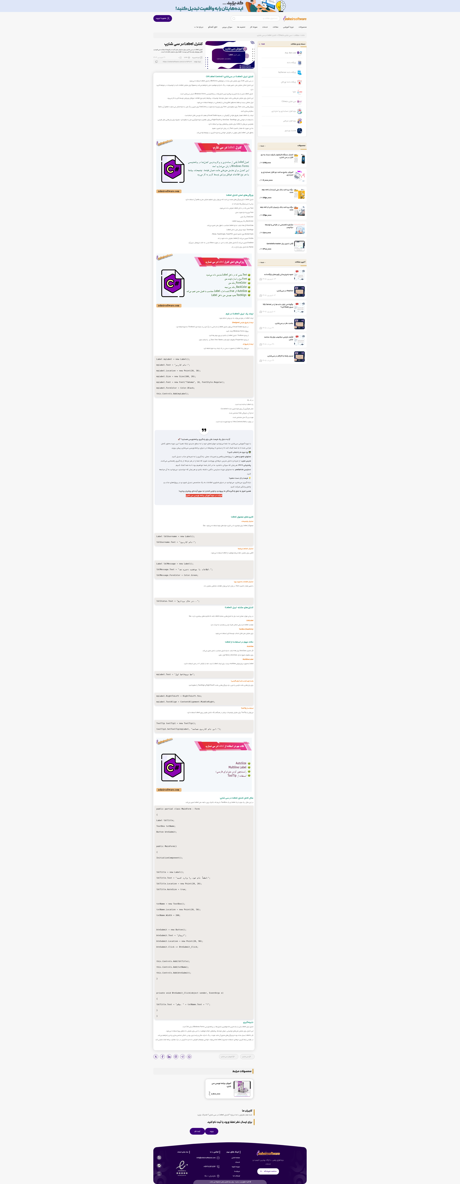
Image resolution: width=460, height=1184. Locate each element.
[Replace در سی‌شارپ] (299, 291)
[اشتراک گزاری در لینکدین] (169, 1056)
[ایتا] (159, 1157)
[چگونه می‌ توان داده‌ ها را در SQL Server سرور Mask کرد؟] (299, 307)
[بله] (159, 1165)
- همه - (262, 146)
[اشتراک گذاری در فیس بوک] (162, 1056)
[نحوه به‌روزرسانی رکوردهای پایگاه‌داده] (299, 275)
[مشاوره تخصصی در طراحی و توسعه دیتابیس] (299, 228)
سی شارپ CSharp (285, 35)
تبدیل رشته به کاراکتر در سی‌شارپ (280, 356)
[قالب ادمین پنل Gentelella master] (299, 246)
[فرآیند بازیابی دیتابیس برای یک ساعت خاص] (299, 340)
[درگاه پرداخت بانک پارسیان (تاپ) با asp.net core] (299, 211)
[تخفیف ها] (230, 6)
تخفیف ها (241, 27)
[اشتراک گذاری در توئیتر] (155, 1056)
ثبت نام (197, 1131)
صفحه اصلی (236, 1157)
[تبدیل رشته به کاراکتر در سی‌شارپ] (299, 356)
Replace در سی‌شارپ (285, 290)
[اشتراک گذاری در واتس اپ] (189, 1056)
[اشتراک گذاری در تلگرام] (182, 1056)
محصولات (303, 27)
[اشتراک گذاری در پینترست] (175, 1056)
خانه (303, 35)
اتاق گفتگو (212, 27)
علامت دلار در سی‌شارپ (284, 323)
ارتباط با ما (236, 1176)
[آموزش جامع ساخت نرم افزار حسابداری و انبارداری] (299, 176)
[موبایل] (159, 1173)
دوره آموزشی (288, 27)
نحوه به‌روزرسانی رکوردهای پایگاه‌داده (278, 274)
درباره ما (199, 27)
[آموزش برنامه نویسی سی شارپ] (204, 166)
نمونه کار (253, 27)
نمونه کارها (236, 1167)
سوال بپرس (227, 27)
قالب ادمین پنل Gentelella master (280, 243)
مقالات (275, 27)
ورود (211, 1131)
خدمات (265, 27)
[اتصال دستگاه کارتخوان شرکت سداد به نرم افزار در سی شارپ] (299, 158)
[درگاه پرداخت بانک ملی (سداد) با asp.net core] (299, 193)
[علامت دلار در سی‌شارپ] (299, 324)
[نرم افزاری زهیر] (295, 18)
